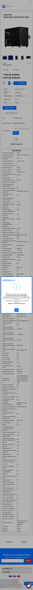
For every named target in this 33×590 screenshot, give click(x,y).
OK (17, 310)
